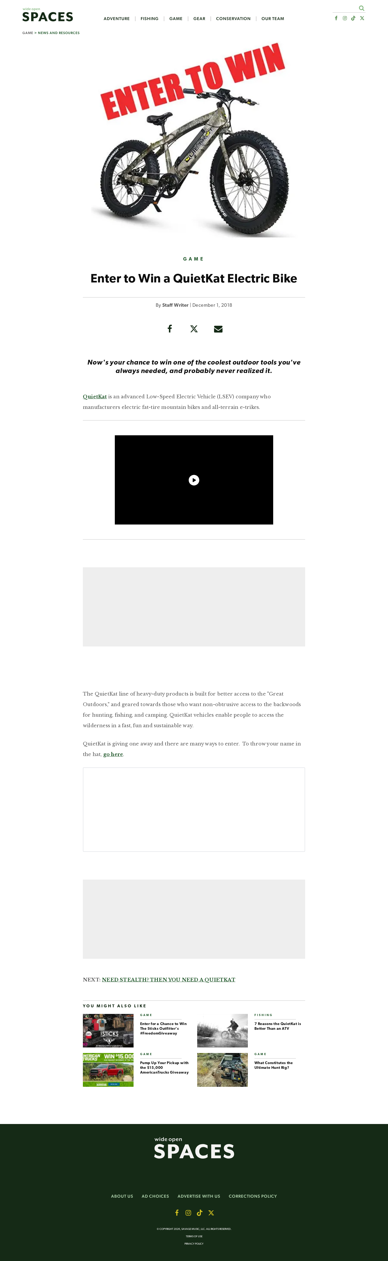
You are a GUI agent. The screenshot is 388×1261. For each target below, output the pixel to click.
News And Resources (59, 33)
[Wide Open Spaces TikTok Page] (353, 18)
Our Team (273, 18)
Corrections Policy (253, 1196)
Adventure (117, 18)
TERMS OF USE (194, 1236)
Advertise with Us (199, 1196)
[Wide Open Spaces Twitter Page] (362, 18)
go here (113, 754)
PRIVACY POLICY (194, 1244)
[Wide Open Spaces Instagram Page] (344, 18)
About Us (122, 1196)
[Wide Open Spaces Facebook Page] (336, 18)
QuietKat (95, 397)
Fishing (150, 18)
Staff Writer (175, 305)
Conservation (233, 18)
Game (176, 18)
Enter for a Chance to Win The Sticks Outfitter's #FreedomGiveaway (163, 1029)
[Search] (361, 8)
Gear (199, 18)
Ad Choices (155, 1196)
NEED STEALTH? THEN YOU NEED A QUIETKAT (168, 980)
